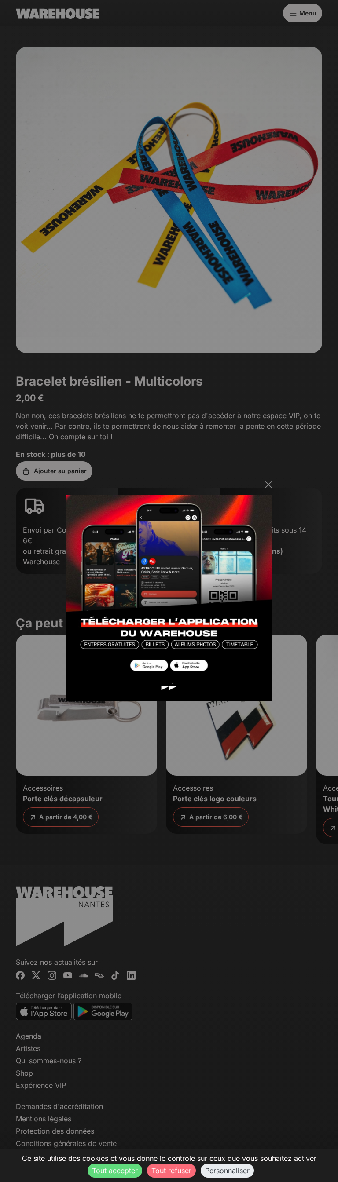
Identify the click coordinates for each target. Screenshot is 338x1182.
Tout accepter (115, 1170)
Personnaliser (227, 1170)
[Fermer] (268, 485)
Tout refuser (171, 1170)
